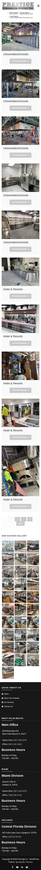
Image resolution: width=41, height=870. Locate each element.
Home (6, 694)
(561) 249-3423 (15, 744)
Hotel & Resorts (13, 289)
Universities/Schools (15, 54)
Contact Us (8, 706)
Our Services (9, 702)
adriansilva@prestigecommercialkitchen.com (21, 17)
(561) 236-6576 (20, 740)
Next (20, 523)
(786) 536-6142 (15, 795)
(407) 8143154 (14, 837)
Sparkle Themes (25, 862)
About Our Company (11, 698)
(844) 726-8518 (14, 14)
